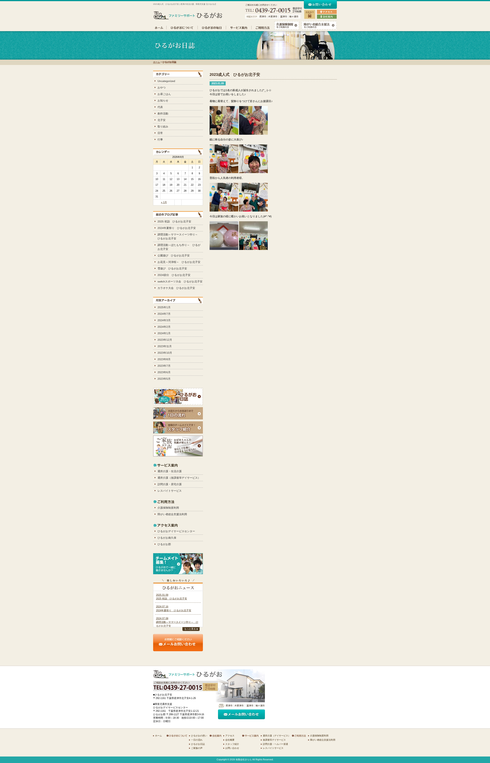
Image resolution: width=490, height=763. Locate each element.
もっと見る (190, 629)
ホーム (160, 27)
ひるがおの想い (199, 735)
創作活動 (163, 113)
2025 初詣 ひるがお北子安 (174, 221)
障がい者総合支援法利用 (172, 514)
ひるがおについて (182, 27)
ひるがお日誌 (198, 744)
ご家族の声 (197, 748)
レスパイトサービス (170, 490)
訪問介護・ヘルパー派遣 (275, 744)
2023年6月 (164, 372)
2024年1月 (164, 333)
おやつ (162, 87)
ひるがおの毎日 (212, 27)
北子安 (162, 120)
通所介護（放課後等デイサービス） (179, 477)
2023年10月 (165, 352)
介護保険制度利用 (168, 507)
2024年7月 (164, 313)
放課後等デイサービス (274, 740)
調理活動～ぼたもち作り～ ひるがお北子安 (179, 247)
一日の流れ (197, 740)
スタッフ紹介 (232, 744)
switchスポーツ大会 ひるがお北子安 (180, 281)
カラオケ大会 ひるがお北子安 (176, 287)
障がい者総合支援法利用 (322, 740)
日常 (160, 133)
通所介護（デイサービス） (276, 735)
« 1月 (164, 202)
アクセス (229, 735)
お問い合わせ (232, 748)
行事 (160, 139)
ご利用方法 (262, 27)
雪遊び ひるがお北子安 (172, 268)
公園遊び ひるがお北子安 (174, 255)
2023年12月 (165, 339)
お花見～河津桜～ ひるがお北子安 (179, 262)
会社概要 (229, 740)
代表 (160, 107)
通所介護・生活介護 (170, 471)
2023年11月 (165, 346)
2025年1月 (164, 307)
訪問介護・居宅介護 (170, 484)
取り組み (163, 126)
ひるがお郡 (164, 544)
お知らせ (163, 100)
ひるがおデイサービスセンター (176, 531)
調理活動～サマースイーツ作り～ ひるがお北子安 (179, 236)
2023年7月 (164, 365)
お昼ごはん (164, 94)
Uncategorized (166, 81)
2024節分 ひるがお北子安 (174, 274)
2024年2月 (164, 326)
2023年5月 (164, 378)
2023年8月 (164, 359)
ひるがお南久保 (167, 537)
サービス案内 (239, 27)
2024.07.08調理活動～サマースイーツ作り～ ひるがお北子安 (177, 622)
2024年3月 (164, 320)
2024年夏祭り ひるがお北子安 (177, 227)
